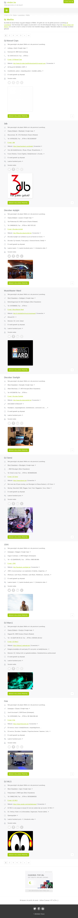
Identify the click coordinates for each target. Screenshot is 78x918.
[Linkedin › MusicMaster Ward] (17, 336)
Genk (15, 48)
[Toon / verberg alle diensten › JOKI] (41, 575)
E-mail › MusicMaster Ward (16, 309)
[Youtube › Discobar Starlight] (21, 423)
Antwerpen (11, 552)
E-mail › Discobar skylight (15, 229)
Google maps (23, 48)
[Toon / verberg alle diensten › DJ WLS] (41, 812)
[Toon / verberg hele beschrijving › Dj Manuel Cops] (41, 67)
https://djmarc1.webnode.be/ (21, 645)
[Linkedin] (42, 908)
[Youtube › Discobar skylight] (21, 256)
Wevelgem (22, 465)
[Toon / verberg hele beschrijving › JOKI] (41, 571)
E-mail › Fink (11, 720)
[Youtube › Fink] (21, 747)
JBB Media (37, 913)
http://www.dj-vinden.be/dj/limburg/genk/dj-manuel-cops (29, 63)
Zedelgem (22, 298)
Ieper (20, 789)
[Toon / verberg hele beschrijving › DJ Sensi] (41, 484)
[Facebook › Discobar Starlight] (13, 423)
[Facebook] (38, 908)
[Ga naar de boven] (72, 116)
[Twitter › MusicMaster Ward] (9, 336)
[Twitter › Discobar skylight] (9, 256)
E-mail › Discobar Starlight (15, 396)
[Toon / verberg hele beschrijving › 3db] (41, 150)
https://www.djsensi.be (19, 480)
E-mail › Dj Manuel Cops (15, 59)
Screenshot (51, 63)
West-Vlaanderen (13, 298)
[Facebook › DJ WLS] (13, 827)
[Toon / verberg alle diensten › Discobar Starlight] (41, 408)
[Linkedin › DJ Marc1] (17, 668)
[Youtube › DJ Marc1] (21, 668)
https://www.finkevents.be (20, 724)
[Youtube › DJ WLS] (21, 827)
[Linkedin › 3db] (17, 169)
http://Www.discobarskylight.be (22, 233)
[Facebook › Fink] (13, 747)
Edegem (17, 552)
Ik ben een (68, 1)
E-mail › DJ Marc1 (13, 641)
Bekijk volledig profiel (18, 116)
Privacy (43, 913)
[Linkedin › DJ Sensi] (17, 503)
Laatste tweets (13, 248)
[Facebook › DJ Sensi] (13, 503)
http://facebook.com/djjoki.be (21, 567)
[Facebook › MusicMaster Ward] (13, 336)
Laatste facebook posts (15, 161)
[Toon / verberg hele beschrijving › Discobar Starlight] (41, 404)
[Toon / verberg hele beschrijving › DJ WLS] (41, 808)
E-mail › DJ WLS (12, 800)
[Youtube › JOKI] (21, 590)
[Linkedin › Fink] (17, 747)
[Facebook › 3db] (13, 169)
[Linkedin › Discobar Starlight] (17, 423)
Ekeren (17, 708)
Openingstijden (13, 815)
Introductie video (41, 248)
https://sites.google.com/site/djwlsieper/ (25, 804)
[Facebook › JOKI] (13, 590)
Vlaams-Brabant (12, 131)
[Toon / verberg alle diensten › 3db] (41, 154)
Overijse (21, 630)
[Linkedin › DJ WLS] (17, 827)
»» (28, 35)
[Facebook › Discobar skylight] (13, 256)
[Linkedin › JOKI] (17, 590)
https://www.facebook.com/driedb (23, 146)
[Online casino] (40, 871)
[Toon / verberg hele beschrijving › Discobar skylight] (41, 237)
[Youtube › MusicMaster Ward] (21, 336)
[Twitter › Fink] (9, 747)
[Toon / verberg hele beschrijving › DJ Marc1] (41, 649)
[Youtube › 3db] (21, 169)
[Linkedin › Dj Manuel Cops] (17, 82)
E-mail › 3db (11, 142)
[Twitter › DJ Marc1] (9, 668)
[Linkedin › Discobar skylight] (17, 256)
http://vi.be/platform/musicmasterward (24, 313)
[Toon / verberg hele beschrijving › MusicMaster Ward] (41, 317)
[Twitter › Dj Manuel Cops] (9, 82)
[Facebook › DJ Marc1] (13, 668)
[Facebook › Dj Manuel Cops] (13, 82)
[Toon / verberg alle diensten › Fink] (41, 731)
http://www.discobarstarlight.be (22, 400)
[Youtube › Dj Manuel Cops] (21, 82)
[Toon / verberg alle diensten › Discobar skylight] (41, 241)
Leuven (21, 218)
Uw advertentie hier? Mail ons (39, 890)
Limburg (10, 48)
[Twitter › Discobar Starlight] (9, 423)
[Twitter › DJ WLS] (9, 827)
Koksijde (21, 385)
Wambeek (21, 131)
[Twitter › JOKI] (9, 590)
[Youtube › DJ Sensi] (21, 503)
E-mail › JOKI (12, 563)
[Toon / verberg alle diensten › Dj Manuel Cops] (41, 71)
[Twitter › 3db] (9, 169)
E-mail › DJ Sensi (13, 476)
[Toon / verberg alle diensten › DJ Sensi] (41, 488)
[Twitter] (34, 908)
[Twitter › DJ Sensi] (9, 503)
